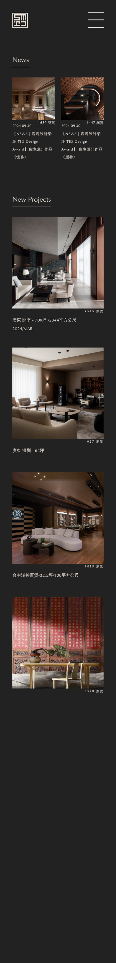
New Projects (31, 200)
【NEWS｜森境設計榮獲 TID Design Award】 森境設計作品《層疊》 (82, 145)
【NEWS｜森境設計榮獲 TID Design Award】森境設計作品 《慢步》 (32, 145)
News (20, 60)
